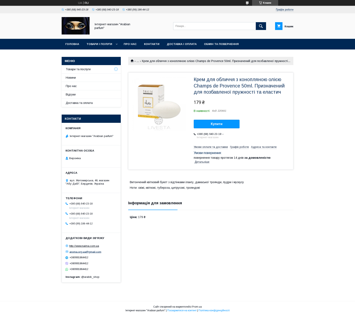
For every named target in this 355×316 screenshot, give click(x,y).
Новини (71, 77)
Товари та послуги (78, 69)
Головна (72, 44)
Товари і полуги (99, 44)
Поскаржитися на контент (182, 310)
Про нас (130, 44)
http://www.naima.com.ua (84, 245)
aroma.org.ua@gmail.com (85, 251)
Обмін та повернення (221, 44)
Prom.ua (197, 306)
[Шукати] (261, 26)
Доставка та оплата (79, 103)
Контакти (151, 44)
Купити (216, 124)
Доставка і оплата (182, 44)
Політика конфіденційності (214, 310)
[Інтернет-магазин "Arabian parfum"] (76, 33)
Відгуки (71, 94)
